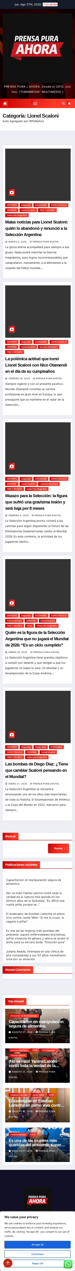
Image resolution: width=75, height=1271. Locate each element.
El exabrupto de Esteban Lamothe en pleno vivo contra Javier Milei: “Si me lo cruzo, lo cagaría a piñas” (35, 917)
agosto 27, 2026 (22, 1032)
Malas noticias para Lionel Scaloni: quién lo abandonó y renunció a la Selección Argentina (36, 228)
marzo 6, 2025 (18, 241)
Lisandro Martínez (49, 484)
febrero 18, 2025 (20, 378)
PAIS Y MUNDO (47, 210)
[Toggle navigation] (35, 103)
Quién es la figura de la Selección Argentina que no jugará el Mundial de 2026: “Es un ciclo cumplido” (37, 638)
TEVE (34, 1050)
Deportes (26, 205)
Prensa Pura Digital (46, 241)
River (29, 625)
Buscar (10, 836)
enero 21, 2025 (18, 783)
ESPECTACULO (59, 205)
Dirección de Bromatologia (23, 1015)
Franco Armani (14, 620)
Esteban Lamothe (19, 1095)
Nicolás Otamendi (48, 347)
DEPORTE (12, 205)
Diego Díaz (40, 747)
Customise (37, 1254)
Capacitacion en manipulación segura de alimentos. (36, 1023)
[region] (37, 1241)
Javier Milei (38, 1095)
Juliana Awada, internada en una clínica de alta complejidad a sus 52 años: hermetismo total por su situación (36, 955)
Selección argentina (17, 215)
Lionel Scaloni (28, 210)
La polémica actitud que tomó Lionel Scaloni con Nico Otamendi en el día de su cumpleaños (36, 365)
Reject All (37, 1263)
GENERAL (12, 210)
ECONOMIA (41, 205)
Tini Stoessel (48, 1050)
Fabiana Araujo (17, 1134)
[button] (63, 103)
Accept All (37, 1244)
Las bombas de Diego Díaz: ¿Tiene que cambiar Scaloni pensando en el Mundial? (36, 770)
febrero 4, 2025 (19, 515)
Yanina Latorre (17, 1055)
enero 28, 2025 (18, 652)
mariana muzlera (18, 1050)
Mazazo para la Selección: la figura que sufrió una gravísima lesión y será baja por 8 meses (36, 502)
